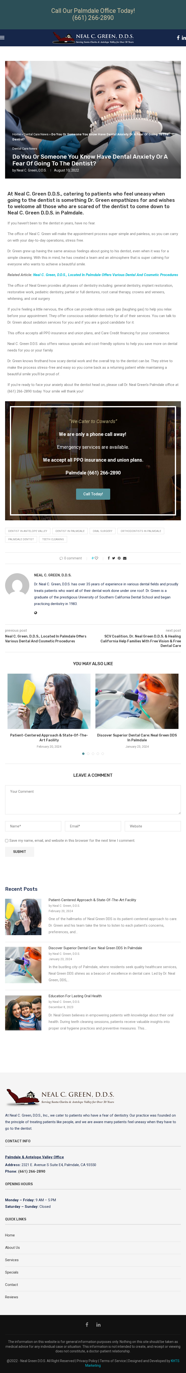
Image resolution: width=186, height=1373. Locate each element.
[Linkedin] (184, 38)
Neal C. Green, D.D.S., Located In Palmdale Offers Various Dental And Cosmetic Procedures (105, 275)
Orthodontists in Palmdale (141, 531)
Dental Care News (36, 134)
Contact (11, 1285)
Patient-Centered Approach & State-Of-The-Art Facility (92, 900)
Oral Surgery (102, 531)
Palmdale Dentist (21, 539)
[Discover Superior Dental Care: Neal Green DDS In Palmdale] (136, 701)
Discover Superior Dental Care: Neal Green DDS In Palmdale (95, 948)
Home (16, 134)
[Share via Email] (124, 558)
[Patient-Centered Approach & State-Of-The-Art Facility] (49, 701)
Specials (11, 1272)
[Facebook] (178, 38)
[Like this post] (100, 558)
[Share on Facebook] (109, 558)
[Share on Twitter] (113, 558)
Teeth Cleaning (53, 539)
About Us (12, 1247)
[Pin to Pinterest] (119, 558)
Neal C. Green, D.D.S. (32, 170)
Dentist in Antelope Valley (27, 531)
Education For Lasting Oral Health (75, 996)
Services (12, 1260)
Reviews (11, 1297)
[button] (93, 494)
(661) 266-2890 (93, 17)
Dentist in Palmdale (70, 531)
